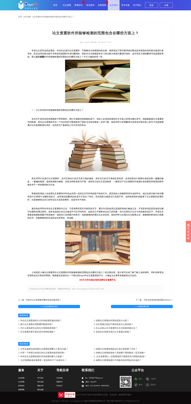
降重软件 (78, 5)
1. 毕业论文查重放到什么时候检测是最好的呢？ (40, 320)
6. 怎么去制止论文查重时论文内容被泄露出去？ (115, 328)
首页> (20, 17)
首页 (55, 5)
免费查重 (102, 5)
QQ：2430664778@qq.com (94, 378)
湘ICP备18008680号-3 (115, 401)
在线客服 (188, 233)
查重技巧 (59, 382)
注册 (166, 5)
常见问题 (40, 382)
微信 (140, 379)
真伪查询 (90, 5)
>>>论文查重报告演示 (49, 306)
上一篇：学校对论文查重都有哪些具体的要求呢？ (39, 300)
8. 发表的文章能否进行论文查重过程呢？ (112, 332)
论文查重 (67, 5)
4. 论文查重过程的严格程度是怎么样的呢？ (113, 324)
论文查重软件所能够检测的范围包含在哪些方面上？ (53, 17)
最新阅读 (23, 315)
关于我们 (137, 5)
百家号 (153, 385)
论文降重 (21, 382)
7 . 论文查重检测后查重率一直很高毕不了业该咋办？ (42, 360)
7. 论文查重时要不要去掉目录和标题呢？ (37, 332)
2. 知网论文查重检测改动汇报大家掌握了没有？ (115, 349)
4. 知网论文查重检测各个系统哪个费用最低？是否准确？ (120, 353)
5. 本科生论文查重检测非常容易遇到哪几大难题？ (41, 356)
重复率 (83, 208)
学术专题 (125, 5)
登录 (151, 5)
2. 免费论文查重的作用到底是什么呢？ (111, 320)
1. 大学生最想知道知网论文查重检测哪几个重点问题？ (43, 349)
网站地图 (40, 390)
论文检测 (21, 378)
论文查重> (27, 17)
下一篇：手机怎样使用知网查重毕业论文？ (154, 300)
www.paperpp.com (76, 401)
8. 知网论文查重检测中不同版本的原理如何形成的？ (117, 360)
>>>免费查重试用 (142, 306)
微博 (140, 385)
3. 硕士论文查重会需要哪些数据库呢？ (36, 324)
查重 (107, 215)
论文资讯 (114, 5)
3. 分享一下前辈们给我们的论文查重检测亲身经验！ (42, 353)
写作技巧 (59, 386)
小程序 (153, 379)
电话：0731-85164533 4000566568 (97, 386)
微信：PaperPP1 (90, 382)
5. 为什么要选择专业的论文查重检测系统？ (38, 328)
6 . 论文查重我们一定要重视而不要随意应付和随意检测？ (120, 356)
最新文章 (40, 386)
